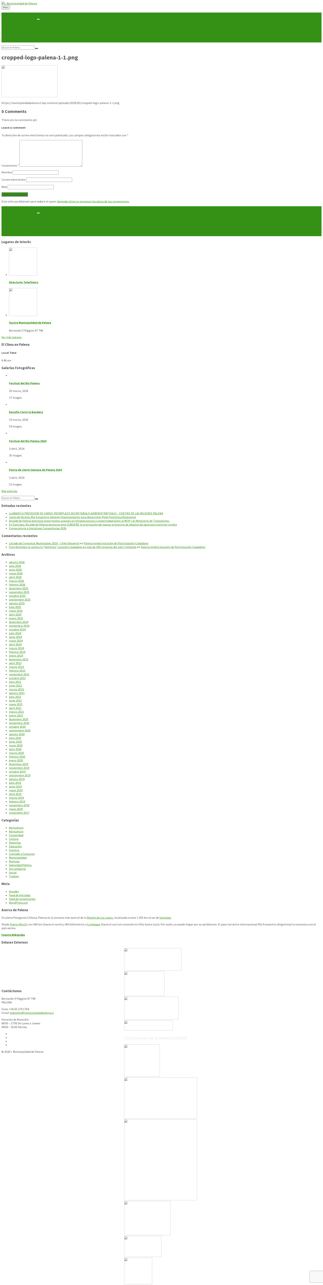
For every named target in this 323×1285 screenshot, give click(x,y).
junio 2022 (15, 685)
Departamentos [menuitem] (26, 22)
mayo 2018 (16, 809)
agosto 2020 (17, 734)
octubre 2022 (17, 678)
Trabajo (14, 876)
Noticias (14, 861)
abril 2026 (15, 577)
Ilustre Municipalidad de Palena (30, 322)
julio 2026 (15, 566)
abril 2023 (15, 663)
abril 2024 (15, 644)
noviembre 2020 (19, 723)
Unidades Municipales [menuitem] (22, 18)
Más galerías (9, 491)
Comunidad (16, 835)
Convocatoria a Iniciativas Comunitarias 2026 (37, 528)
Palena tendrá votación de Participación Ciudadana (116, 543)
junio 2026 (15, 569)
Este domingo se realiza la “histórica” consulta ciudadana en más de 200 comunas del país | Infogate (72, 547)
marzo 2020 (16, 753)
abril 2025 (15, 614)
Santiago (165, 917)
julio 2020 (15, 738)
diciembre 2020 (18, 719)
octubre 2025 (17, 596)
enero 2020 (16, 760)
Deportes (15, 842)
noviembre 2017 (19, 813)
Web (4, 187)
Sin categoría (17, 869)
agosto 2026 (17, 562)
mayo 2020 (16, 745)
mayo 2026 (16, 573)
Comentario (10, 165)
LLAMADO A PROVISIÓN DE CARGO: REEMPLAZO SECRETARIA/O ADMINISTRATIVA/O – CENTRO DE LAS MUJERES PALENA (86, 513)
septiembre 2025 (19, 599)
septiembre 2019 (19, 775)
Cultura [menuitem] (14, 33)
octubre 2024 (17, 629)
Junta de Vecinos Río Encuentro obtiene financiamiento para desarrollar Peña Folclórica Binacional (72, 517)
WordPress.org (18, 902)
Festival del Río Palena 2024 (27, 441)
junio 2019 (15, 786)
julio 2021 (15, 697)
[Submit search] (36, 48)
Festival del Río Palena (24, 383)
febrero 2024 (17, 652)
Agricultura (16, 827)
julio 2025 (15, 607)
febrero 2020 (17, 756)
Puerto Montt (18, 924)
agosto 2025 (17, 603)
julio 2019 (15, 783)
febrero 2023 (17, 670)
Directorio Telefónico (23, 282)
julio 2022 (15, 682)
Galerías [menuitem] (14, 37)
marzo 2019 (16, 798)
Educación (15, 846)
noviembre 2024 (19, 626)
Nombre (6, 172)
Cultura (14, 839)
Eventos (14, 850)
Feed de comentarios (22, 899)
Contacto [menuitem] (15, 40)
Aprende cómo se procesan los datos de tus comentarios (93, 201)
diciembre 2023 (18, 659)
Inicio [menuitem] (12, 14)
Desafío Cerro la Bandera (26, 412)
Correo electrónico (13, 179)
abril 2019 (15, 794)
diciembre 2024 (18, 622)
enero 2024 (16, 655)
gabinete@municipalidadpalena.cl (32, 1013)
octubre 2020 (17, 727)
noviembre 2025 (19, 592)
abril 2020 (15, 749)
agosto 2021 (17, 693)
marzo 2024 (16, 648)
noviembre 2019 (19, 768)
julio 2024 (15, 633)
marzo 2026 (16, 581)
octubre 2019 (17, 771)
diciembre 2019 (18, 764)
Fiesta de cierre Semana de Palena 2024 (35, 470)
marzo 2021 (16, 712)
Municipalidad (18, 857)
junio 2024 (15, 637)
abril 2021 (15, 708)
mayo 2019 (16, 790)
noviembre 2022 (19, 674)
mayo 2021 (16, 704)
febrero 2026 (17, 584)
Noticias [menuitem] (14, 25)
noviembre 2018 (19, 805)
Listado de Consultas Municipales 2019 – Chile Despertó (44, 543)
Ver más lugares (11, 337)
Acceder (14, 891)
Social (13, 872)
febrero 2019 (17, 801)
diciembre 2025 (18, 588)
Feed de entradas (19, 895)
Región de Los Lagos (100, 917)
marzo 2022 (16, 689)
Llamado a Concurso (22, 854)
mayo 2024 (16, 640)
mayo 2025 (16, 611)
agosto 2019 (17, 779)
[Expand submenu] (38, 19)
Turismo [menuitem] (14, 29)
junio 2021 (15, 700)
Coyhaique (93, 924)
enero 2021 (16, 715)
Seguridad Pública (20, 865)
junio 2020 (15, 741)
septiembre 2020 (19, 730)
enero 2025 (16, 618)
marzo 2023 (16, 667)
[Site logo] (19, 3)
